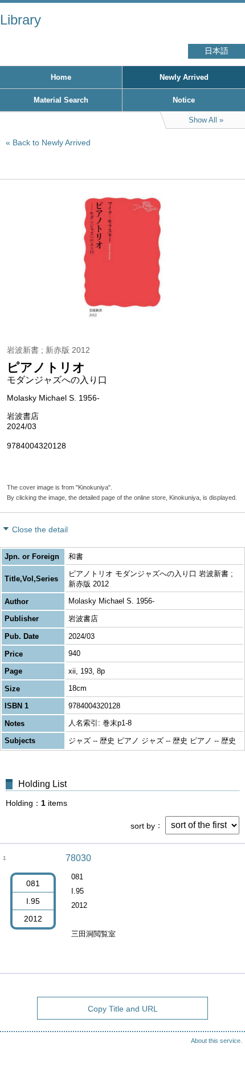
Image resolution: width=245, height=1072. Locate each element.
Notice (184, 100)
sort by (142, 825)
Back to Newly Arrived (52, 142)
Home (61, 77)
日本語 (216, 51)
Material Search (61, 100)
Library (20, 19)
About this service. (216, 1040)
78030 (78, 858)
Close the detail (40, 529)
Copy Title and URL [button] (123, 1008)
